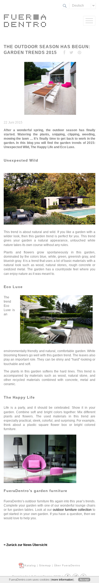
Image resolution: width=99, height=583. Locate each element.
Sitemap (45, 565)
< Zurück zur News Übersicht (25, 545)
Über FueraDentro (67, 565)
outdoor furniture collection (72, 510)
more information (62, 579)
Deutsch (78, 5)
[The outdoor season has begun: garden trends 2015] (49, 115)
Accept (84, 579)
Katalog (30, 565)
